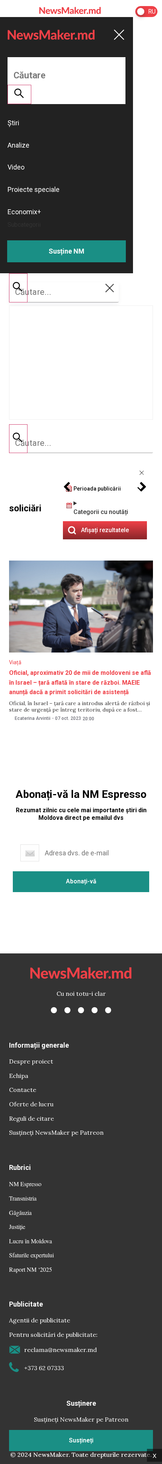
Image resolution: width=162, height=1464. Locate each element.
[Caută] (18, 438)
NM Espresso (25, 1184)
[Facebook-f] (54, 1010)
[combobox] (81, 443)
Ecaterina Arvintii (32, 718)
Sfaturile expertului (31, 1255)
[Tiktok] (95, 1010)
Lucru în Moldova (30, 1241)
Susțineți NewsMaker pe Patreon (56, 1132)
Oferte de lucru (31, 1104)
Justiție (17, 1226)
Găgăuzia (20, 1212)
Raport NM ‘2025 (30, 1269)
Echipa (18, 1075)
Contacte (22, 1089)
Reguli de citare (31, 1118)
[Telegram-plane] (108, 1010)
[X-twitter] (67, 1010)
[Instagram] (81, 1010)
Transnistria (23, 1198)
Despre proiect (31, 1061)
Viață (15, 662)
